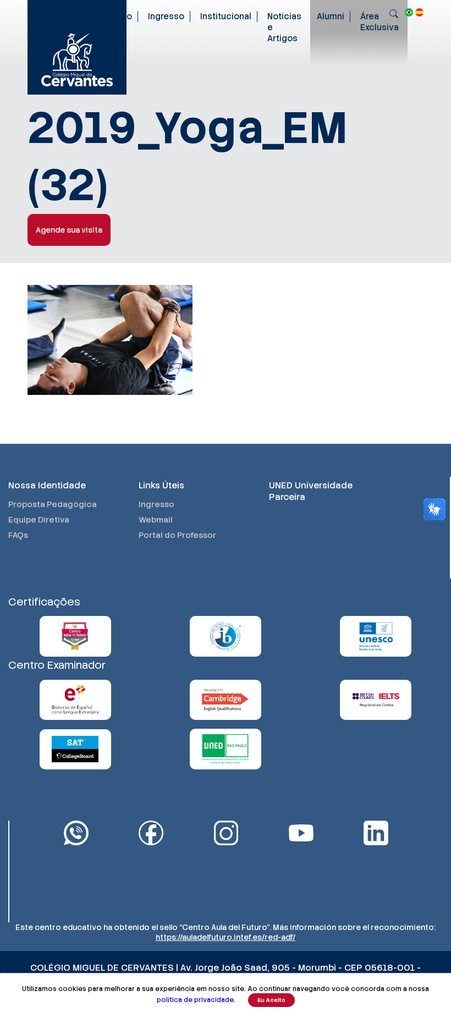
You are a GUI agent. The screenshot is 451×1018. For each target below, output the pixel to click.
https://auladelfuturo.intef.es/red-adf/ (225, 937)
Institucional (225, 16)
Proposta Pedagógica (52, 504)
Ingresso (166, 16)
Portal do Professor (177, 535)
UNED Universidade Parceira (311, 491)
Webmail (156, 520)
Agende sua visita (69, 230)
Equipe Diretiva (38, 520)
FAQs (18, 535)
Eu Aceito (271, 1000)
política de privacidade (195, 999)
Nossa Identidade (47, 485)
